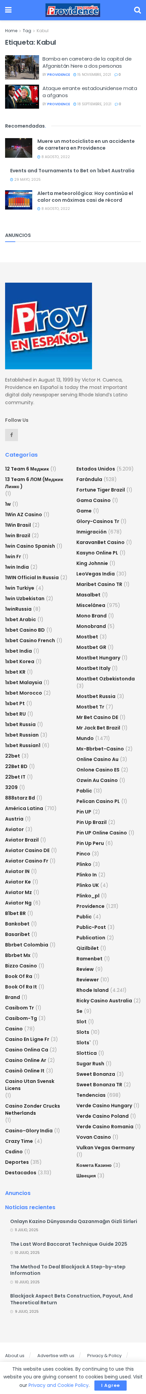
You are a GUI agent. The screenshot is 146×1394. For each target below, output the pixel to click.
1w (8, 504)
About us (14, 1355)
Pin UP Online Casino (101, 832)
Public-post (91, 927)
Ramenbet (89, 958)
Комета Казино (94, 1165)
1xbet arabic (20, 619)
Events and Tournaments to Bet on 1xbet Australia (72, 170)
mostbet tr (90, 706)
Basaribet (17, 934)
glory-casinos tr (97, 521)
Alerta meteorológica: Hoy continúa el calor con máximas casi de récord (85, 196)
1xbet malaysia (23, 682)
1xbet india (18, 651)
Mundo (85, 738)
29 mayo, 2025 (27, 179)
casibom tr (19, 1007)
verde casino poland (102, 1116)
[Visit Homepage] (72, 10)
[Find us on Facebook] (11, 435)
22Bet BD (16, 766)
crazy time (19, 1141)
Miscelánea (90, 605)
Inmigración (91, 531)
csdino (14, 1151)
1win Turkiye (19, 588)
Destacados (20, 1172)
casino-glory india (29, 1130)
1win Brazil (17, 535)
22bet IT (15, 777)
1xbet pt (15, 703)
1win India (17, 567)
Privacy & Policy (104, 1355)
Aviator (14, 829)
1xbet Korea (19, 661)
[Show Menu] (8, 10)
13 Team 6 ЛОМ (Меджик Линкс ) (34, 483)
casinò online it (24, 1070)
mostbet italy (93, 668)
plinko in (86, 874)
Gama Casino (93, 500)
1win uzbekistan (24, 598)
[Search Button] (137, 10)
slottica (86, 1053)
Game (84, 510)
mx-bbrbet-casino (100, 748)
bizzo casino (21, 965)
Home (11, 31)
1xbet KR (15, 672)
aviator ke (18, 881)
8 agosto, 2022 (55, 156)
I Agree (110, 1385)
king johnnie (92, 563)
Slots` (83, 1042)
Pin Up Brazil (91, 822)
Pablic (84, 790)
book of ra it (21, 986)
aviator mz (18, 892)
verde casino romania (104, 1126)
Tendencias (91, 1095)
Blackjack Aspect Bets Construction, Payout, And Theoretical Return (71, 1299)
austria (14, 818)
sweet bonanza (95, 1074)
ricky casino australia (104, 1000)
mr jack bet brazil (98, 727)
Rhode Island (92, 990)
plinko (83, 864)
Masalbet (88, 594)
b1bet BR (15, 913)
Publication (90, 937)
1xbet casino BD (25, 630)
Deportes (17, 1162)
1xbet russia (20, 724)
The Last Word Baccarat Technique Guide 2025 (68, 1244)
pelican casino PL (98, 801)
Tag (27, 31)
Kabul (43, 31)
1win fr (13, 556)
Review (85, 969)
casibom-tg (21, 1018)
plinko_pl (87, 895)
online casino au (97, 759)
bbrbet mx (18, 955)
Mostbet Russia (95, 696)
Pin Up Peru (90, 843)
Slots (82, 1032)
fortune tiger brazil (100, 489)
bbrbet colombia (26, 944)
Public (84, 916)
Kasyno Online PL (97, 552)
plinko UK (87, 885)
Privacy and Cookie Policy (59, 1385)
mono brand (91, 615)
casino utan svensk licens (29, 1085)
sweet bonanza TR (99, 1084)
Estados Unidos (95, 468)
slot (81, 1021)
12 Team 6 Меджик (27, 468)
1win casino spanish (30, 546)
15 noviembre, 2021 (93, 74)
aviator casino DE (27, 850)
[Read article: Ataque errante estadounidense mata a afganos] (22, 97)
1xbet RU (15, 714)
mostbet (87, 636)
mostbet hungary (98, 657)
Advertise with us (55, 1355)
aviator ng (18, 902)
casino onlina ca (26, 1049)
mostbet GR (91, 647)
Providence (90, 906)
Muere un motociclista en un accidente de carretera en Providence (86, 144)
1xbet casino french (30, 640)
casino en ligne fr (27, 1039)
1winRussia (18, 609)
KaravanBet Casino (100, 542)
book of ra (18, 976)
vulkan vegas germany (105, 1147)
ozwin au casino (97, 780)
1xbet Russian (22, 735)
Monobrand (91, 626)
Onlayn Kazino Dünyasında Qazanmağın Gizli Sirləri (73, 1221)
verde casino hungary (104, 1105)
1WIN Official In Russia (32, 577)
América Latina (24, 808)
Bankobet (17, 923)
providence (58, 74)
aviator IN (17, 871)
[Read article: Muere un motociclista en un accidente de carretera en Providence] (18, 147)
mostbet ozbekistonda (105, 678)
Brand (12, 997)
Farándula (89, 479)
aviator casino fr (26, 860)
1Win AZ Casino (23, 514)
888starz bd (20, 797)
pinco (83, 853)
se (79, 1011)
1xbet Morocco (23, 693)
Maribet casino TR (99, 584)
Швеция (86, 1175)
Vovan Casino (93, 1137)
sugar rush (90, 1063)
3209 (11, 787)
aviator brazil (22, 839)
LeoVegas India (95, 573)
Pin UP (83, 811)
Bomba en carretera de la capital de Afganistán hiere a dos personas (87, 62)
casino (14, 1028)
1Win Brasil (18, 525)
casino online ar (25, 1060)
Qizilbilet (87, 948)
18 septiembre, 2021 (93, 104)
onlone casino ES (98, 769)
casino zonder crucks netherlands (32, 1109)
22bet (12, 756)
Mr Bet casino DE (97, 717)
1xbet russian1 (22, 745)
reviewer (87, 979)
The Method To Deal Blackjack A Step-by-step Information (68, 1270)
